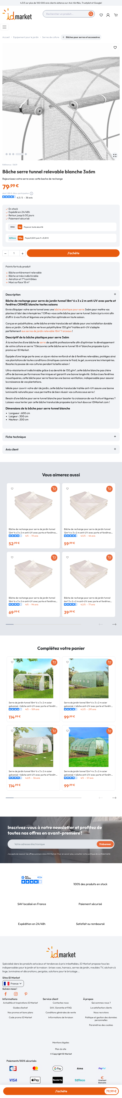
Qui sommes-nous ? (101, 1002)
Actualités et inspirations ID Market (20, 1002)
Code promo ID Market (20, 1017)
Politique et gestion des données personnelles (101, 1019)
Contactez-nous (61, 1002)
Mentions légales (60, 1042)
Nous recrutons (101, 1012)
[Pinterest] (26, 994)
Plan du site (60, 1049)
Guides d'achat (20, 1007)
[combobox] (69, 13)
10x (20, 238)
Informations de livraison (60, 1017)
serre (43, 342)
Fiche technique (16, 437)
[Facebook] (5, 994)
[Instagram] (16, 994)
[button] (108, 15)
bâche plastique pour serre (69, 309)
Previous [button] (101, 624)
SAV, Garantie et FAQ (60, 1007)
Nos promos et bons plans (20, 1012)
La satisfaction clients (101, 1007)
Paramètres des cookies (101, 1025)
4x (19, 226)
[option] (61, 3)
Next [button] (114, 624)
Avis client (13, 449)
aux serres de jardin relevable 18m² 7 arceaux (46, 331)
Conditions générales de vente (61, 1012)
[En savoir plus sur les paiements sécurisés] (13, 1068)
